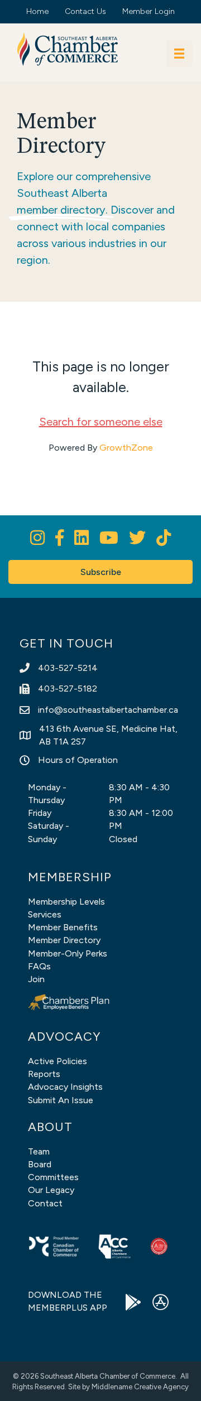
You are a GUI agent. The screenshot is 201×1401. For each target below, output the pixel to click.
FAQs (39, 966)
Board (39, 1164)
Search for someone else (100, 421)
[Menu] (179, 53)
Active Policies (57, 1061)
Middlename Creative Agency (140, 1387)
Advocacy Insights (65, 1086)
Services (44, 914)
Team (39, 1151)
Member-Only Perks (67, 953)
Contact (45, 1203)
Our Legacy (51, 1190)
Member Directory (64, 940)
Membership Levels (66, 901)
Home (37, 11)
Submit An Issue (60, 1100)
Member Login (148, 11)
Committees (53, 1177)
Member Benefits (63, 927)
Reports (44, 1074)
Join (36, 979)
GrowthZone (126, 447)
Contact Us (85, 11)
